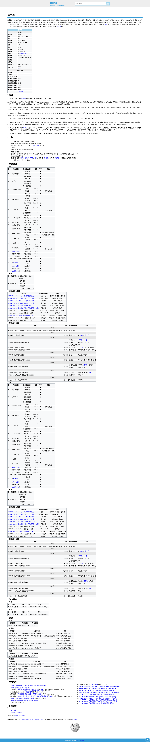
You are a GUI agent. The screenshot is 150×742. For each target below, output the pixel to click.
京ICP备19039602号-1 (80, 740)
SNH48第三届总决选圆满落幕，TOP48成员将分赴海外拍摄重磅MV (99, 686)
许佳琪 (46, 158)
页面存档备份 (37, 694)
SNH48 (59, 26)
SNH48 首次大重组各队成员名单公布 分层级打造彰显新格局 (29, 685)
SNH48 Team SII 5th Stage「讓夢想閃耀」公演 (21, 305)
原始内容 (29, 692)
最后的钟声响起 (23, 53)
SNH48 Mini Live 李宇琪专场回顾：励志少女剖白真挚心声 (97, 695)
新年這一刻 (15, 251)
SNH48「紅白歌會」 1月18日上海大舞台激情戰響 (33, 696)
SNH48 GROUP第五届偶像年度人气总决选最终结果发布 (96, 703)
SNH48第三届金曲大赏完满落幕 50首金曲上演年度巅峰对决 (97, 688)
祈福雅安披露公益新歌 (25, 694)
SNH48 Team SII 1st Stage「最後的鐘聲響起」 (21, 296)
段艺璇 (85, 365)
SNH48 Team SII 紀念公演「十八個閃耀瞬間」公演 (23, 308)
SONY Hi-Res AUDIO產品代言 (20, 698)
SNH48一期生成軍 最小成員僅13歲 (28, 690)
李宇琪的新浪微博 (16, 712)
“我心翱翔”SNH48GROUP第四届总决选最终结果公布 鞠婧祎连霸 (99, 692)
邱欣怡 (27, 158)
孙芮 (36, 158)
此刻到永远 (15, 271)
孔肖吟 (81, 335)
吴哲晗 (81, 347)
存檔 (42, 690)
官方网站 (13, 710)
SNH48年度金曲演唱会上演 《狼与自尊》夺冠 (25, 700)
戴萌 (22, 158)
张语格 (57, 158)
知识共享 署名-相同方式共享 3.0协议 (32, 719)
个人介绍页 (20, 91)
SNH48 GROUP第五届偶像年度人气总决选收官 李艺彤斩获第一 (98, 701)
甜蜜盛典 (16, 262)
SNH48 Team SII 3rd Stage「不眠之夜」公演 (21, 301)
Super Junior (35, 145)
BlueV (106, 24)
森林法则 (16, 266)
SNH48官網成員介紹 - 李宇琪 (20, 688)
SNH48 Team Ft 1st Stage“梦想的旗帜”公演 (20, 315)
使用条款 (75, 719)
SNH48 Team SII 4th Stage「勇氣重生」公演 (21, 303)
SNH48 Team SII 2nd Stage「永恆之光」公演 (21, 298)
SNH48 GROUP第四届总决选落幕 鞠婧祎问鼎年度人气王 (96, 690)
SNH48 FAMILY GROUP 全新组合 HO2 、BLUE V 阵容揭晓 (97, 697)
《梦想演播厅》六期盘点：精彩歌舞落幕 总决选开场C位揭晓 (98, 699)
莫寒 (31, 158)
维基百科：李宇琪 (20, 716)
